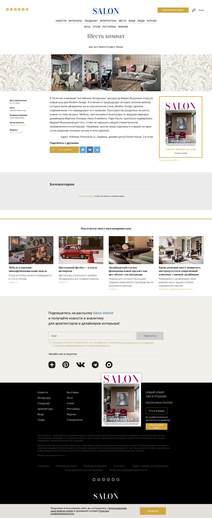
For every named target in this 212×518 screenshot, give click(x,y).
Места (122, 20)
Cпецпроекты (75, 419)
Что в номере (157, 410)
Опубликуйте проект (173, 10)
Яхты (87, 26)
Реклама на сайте (66, 465)
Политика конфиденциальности (128, 470)
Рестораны (109, 26)
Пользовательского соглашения (137, 342)
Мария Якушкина (18, 125)
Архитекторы (108, 20)
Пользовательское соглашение (83, 470)
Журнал (151, 20)
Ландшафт (91, 20)
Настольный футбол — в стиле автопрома (78, 269)
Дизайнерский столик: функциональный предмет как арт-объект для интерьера (128, 271)
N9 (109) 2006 (16, 132)
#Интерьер (163, 289)
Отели (96, 26)
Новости (61, 20)
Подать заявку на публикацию (150, 465)
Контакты (119, 465)
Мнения (123, 26)
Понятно (153, 511)
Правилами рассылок (99, 345)
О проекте (43, 465)
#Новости (13, 282)
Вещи (132, 20)
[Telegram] (97, 149)
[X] (83, 149)
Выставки (73, 392)
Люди (141, 20)
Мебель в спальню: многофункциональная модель (28, 269)
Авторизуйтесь (86, 196)
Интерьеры (75, 20)
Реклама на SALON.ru (169, 160)
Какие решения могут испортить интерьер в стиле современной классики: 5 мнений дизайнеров (180, 271)
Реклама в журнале (95, 465)
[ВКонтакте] (90, 149)
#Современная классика (181, 289)
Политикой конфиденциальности (69, 345)
